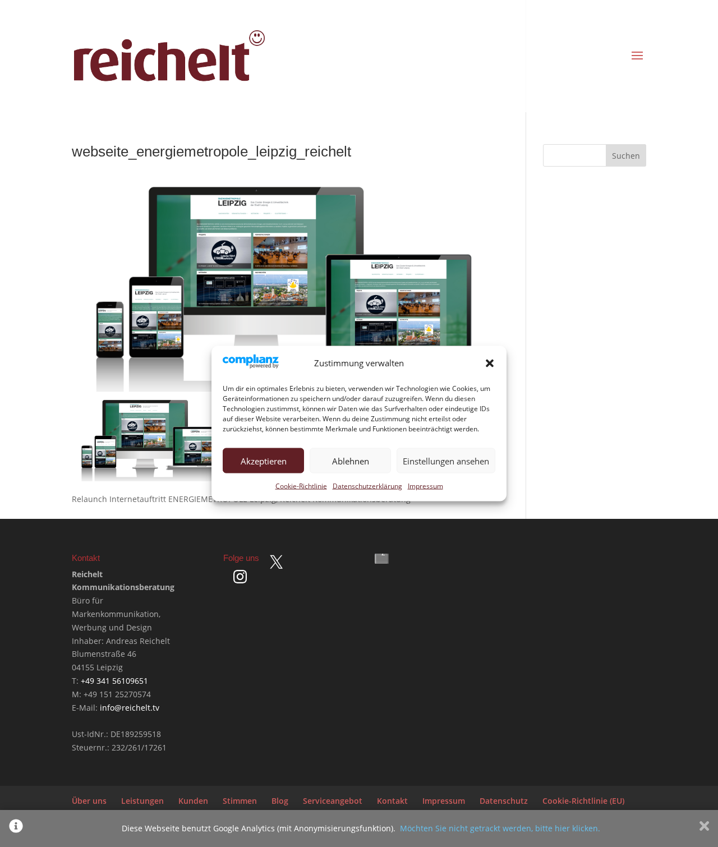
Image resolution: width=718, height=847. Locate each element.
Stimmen (240, 800)
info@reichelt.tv (129, 707)
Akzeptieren (264, 460)
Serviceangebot (332, 800)
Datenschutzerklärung (367, 486)
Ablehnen (350, 460)
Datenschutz (504, 800)
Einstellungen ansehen (446, 460)
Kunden (193, 800)
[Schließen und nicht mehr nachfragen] (704, 828)
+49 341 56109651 (114, 680)
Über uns (89, 800)
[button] (489, 363)
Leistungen (142, 800)
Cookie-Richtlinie (301, 486)
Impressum (425, 486)
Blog (279, 800)
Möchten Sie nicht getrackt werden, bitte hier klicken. (500, 828)
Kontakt (392, 800)
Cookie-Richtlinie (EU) (583, 800)
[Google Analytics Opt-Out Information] (16, 828)
